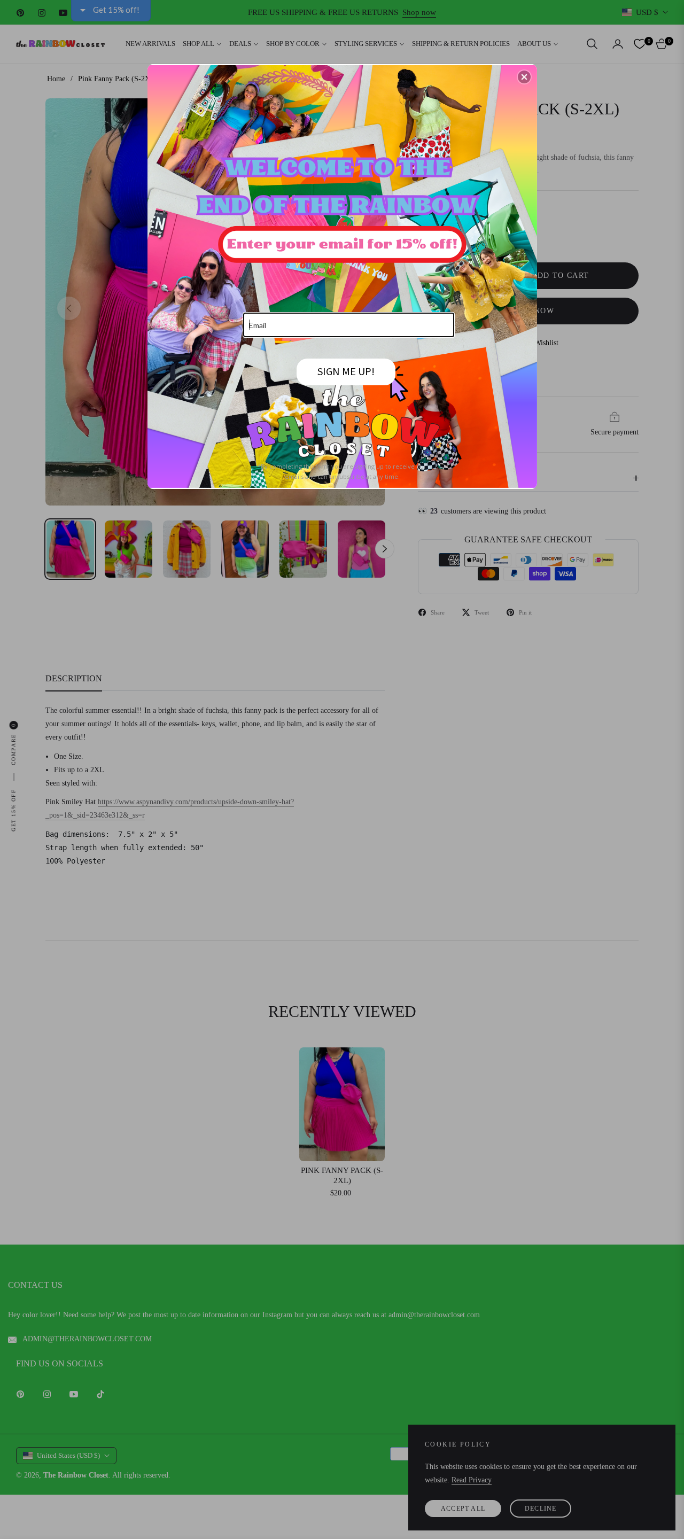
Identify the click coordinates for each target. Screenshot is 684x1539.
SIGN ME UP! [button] (346, 371)
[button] (524, 77)
